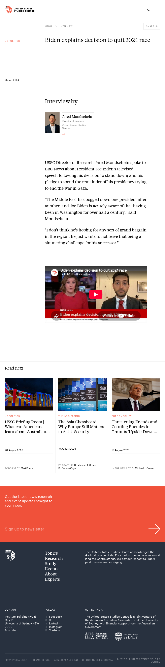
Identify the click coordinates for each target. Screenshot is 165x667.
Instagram (56, 626)
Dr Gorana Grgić (67, 468)
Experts (52, 579)
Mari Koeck (27, 468)
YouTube (54, 630)
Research (54, 558)
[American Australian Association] (96, 635)
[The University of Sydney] (126, 636)
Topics (51, 553)
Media (48, 26)
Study (50, 563)
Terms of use (41, 660)
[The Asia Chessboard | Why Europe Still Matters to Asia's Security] (82, 394)
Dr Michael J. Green (85, 464)
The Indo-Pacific (69, 416)
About (51, 573)
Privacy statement (17, 660)
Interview (66, 26)
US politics (12, 41)
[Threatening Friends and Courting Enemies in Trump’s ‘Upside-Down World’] (136, 394)
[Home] (9, 10)
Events (51, 568)
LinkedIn (54, 623)
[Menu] (157, 9)
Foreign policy (122, 416)
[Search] (148, 10)
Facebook (55, 616)
